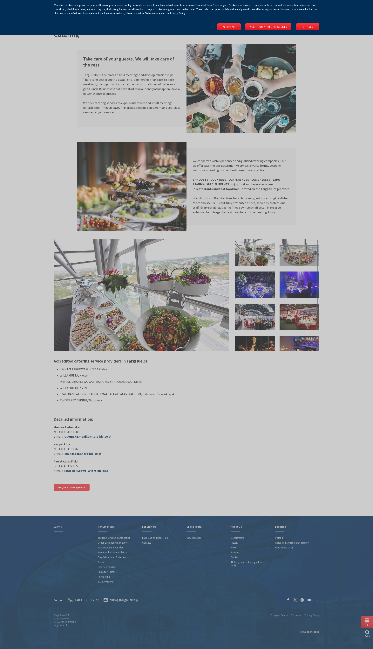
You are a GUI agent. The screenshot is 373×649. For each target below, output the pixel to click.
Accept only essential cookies (268, 27)
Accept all (229, 27)
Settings (308, 27)
